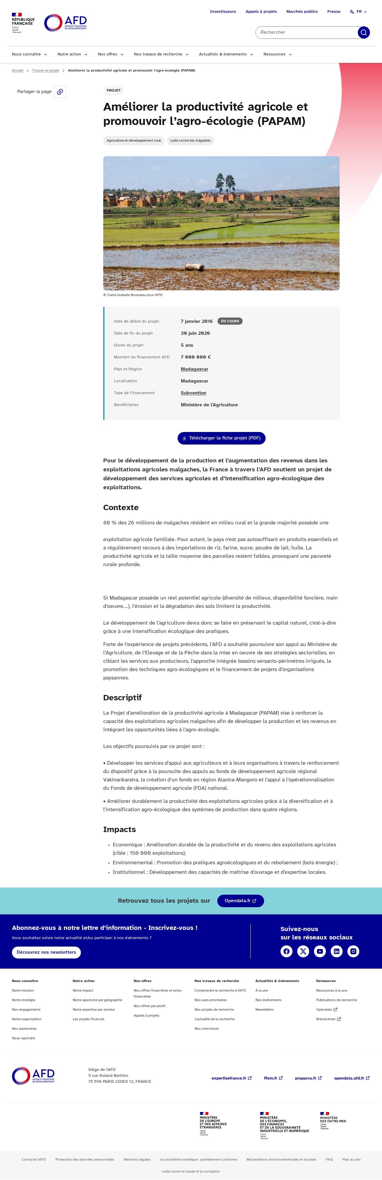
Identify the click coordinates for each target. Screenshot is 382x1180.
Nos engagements (26, 1010)
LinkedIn (337, 951)
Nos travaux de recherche (158, 54)
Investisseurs (223, 12)
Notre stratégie (23, 1000)
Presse (334, 12)
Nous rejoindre (23, 1038)
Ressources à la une (331, 990)
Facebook (286, 951)
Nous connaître (26, 54)
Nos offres (107, 54)
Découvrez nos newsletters (46, 952)
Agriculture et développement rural (134, 141)
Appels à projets (261, 12)
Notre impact (83, 990)
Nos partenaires (24, 1029)
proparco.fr (305, 1078)
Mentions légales (137, 1160)
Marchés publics (302, 12)
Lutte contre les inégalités (190, 141)
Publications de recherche (336, 1000)
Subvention (193, 393)
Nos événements (268, 1000)
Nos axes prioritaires (211, 1000)
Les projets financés (88, 1019)
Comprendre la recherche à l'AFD (220, 990)
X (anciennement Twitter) (303, 951)
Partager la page (60, 92)
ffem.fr (270, 1078)
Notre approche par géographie (97, 1000)
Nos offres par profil (149, 1006)
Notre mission (23, 990)
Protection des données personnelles (85, 1160)
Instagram (353, 951)
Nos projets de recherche (214, 1010)
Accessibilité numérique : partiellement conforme (198, 1160)
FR (359, 12)
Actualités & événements (223, 54)
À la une (261, 990)
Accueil (17, 70)
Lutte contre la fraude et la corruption (191, 1171)
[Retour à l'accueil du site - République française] (78, 23)
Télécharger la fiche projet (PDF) (225, 438)
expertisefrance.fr (229, 1078)
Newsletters (264, 1010)
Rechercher (364, 32)
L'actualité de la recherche (215, 1019)
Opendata (324, 1010)
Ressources (275, 54)
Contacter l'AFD (33, 1160)
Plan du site (351, 1160)
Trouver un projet (45, 70)
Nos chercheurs (207, 1029)
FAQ (329, 1160)
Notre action (69, 54)
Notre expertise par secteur (94, 1010)
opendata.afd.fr (349, 1078)
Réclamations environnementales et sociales (281, 1160)
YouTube (320, 951)
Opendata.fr (238, 900)
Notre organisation (26, 1019)
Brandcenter (325, 1019)
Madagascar (194, 369)
